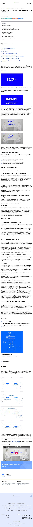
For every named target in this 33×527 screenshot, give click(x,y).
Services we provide (21, 503)
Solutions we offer (11, 503)
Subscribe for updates (6, 466)
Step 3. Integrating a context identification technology (13, 56)
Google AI (21, 18)
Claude (15, 18)
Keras (29, 244)
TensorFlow (23, 244)
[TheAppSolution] (1, 8)
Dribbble (7, 517)
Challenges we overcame (8, 49)
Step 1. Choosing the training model (10, 53)
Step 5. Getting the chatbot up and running (11, 60)
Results (4, 61)
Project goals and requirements (9, 48)
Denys (7, 474)
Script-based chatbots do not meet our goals (8, 28)
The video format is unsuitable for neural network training (10, 29)
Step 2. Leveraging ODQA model (9, 55)
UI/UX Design (21, 508)
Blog (12, 510)
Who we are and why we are (21, 510)
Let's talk (29, 3)
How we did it (5, 51)
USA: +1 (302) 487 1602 (26, 515)
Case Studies (28, 508)
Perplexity (9, 18)
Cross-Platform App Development (9, 508)
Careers (7, 510)
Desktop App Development (8, 505)
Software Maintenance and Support (23, 505)
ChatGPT (3, 18)
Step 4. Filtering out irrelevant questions (11, 58)
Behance (7, 515)
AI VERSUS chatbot (16, 441)
